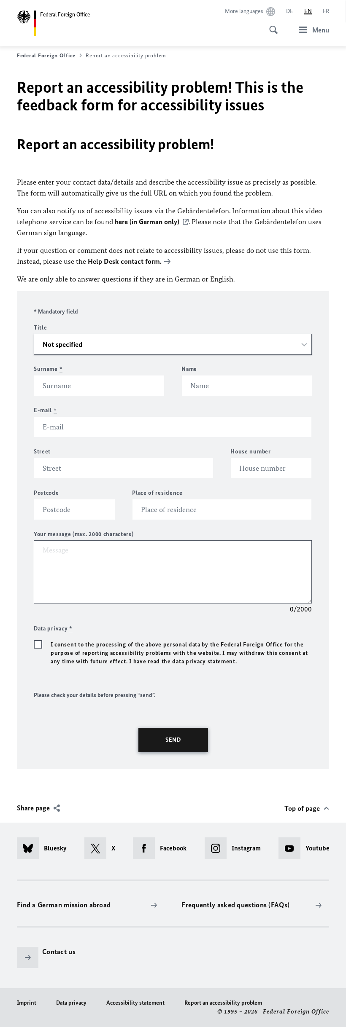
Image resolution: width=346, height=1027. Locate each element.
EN (308, 11)
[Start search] (271, 25)
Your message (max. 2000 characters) (84, 534)
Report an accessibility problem (223, 1002)
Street (42, 451)
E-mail (45, 410)
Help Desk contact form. (125, 261)
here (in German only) (147, 221)
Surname (48, 369)
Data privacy (71, 1002)
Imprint (26, 1002)
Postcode (46, 492)
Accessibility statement (135, 1002)
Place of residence (157, 492)
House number (250, 451)
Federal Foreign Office (46, 55)
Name (189, 369)
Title (40, 327)
